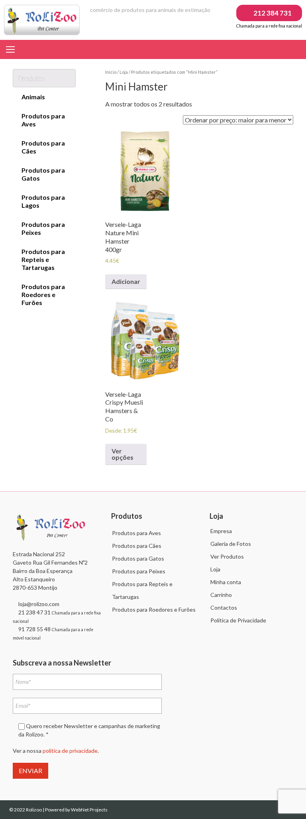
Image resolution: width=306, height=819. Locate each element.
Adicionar (126, 281)
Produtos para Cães (43, 147)
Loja (124, 72)
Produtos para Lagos (43, 201)
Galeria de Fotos (230, 543)
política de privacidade (70, 750)
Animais (33, 96)
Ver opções (122, 454)
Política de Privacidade (238, 620)
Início (110, 72)
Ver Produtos (227, 556)
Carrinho (221, 594)
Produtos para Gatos (43, 174)
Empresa (221, 531)
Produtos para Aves (43, 120)
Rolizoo (34, 810)
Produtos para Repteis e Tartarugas (43, 259)
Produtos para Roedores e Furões (43, 294)
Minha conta (225, 582)
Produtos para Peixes (43, 228)
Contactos (223, 607)
